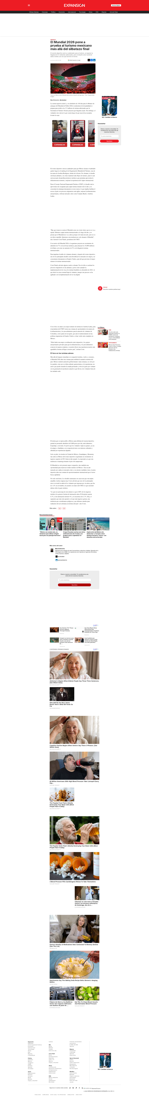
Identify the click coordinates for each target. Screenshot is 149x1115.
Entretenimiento (113, 342)
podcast (105, 287)
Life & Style (52, 1053)
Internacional (72, 12)
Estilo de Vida (73, 1080)
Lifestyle (72, 1067)
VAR (64, 508)
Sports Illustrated (74, 1058)
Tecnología (82, 12)
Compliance (45, 1094)
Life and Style (114, 12)
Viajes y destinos (74, 1076)
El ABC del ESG (74, 1044)
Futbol (71, 1059)
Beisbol (72, 1061)
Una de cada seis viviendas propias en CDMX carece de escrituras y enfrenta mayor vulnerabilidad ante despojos (114, 335)
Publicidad (38, 1094)
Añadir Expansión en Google (75, 60)
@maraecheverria (62, 560)
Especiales (73, 1055)
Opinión (30, 1067)
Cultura (51, 1041)
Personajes (73, 1077)
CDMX (110, 330)
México (30, 1061)
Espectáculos (31, 1073)
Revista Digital (116, 5)
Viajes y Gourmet (32, 1080)
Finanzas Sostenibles (76, 1041)
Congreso (30, 1062)
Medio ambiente (53, 1077)
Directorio (79, 1094)
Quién (29, 1071)
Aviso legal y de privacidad (58, 1094)
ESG (97, 12)
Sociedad (30, 1068)
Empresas (45, 12)
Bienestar (72, 1079)
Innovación (73, 1043)
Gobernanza (52, 1080)
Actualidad (73, 1050)
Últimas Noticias (33, 12)
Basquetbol (73, 1064)
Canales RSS (70, 1094)
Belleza (30, 1079)
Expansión (31, 1042)
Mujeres (104, 12)
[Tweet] (89, 60)
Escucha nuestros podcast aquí (111, 289)
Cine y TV (51, 1059)
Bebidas (72, 1074)
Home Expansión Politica (35, 1044)
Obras (90, 12)
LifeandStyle (31, 1055)
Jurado (71, 1082)
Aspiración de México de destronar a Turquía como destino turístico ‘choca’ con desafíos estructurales (96, 534)
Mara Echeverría (60, 548)
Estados (30, 1065)
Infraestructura (53, 1070)
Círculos (30, 1076)
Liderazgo (72, 1052)
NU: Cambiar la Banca (109, 117)
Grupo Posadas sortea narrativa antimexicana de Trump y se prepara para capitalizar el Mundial (74, 534)
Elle (50, 1045)
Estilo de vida (52, 1050)
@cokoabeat (63, 100)
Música (51, 1061)
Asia (60, 508)
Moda (29, 1077)
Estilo (50, 1055)
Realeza (30, 1074)
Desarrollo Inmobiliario (55, 1068)
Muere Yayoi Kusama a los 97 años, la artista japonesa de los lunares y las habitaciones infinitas (115, 347)
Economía (62, 12)
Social (50, 1079)
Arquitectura (52, 1071)
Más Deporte (73, 1065)
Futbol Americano (74, 1062)
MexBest (72, 1071)
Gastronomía (73, 1073)
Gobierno (30, 1059)
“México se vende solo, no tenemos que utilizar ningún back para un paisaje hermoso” (50, 533)
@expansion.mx (76, 1088)
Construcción (52, 1067)
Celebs (51, 1049)
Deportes (51, 1058)
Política (53, 12)
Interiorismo (52, 1073)
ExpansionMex (80, 1088)
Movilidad (51, 1082)
